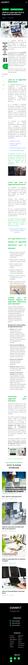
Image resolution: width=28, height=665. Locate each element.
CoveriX (4, 17)
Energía (11, 646)
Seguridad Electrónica (16, 9)
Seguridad (5, 9)
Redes (11, 645)
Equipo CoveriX (13, 498)
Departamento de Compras (8, 493)
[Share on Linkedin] (3, 88)
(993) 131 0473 (16, 623)
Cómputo (12, 635)
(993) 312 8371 (16, 621)
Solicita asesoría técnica (20, 428)
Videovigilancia (13, 639)
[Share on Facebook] (3, 80)
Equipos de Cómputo (7, 588)
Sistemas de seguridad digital (17, 150)
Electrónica (20, 647)
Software (12, 641)
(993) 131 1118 (15, 625)
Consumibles (21, 645)
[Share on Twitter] (3, 84)
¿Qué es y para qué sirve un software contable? (13, 560)
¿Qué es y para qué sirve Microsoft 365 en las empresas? (13, 527)
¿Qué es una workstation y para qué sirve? (13, 592)
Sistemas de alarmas (15, 141)
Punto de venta (20, 639)
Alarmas (20, 642)
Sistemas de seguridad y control (18, 148)
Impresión (12, 643)
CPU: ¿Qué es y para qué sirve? (12, 496)
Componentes (21, 643)
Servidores (12, 637)
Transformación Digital (8, 556)
